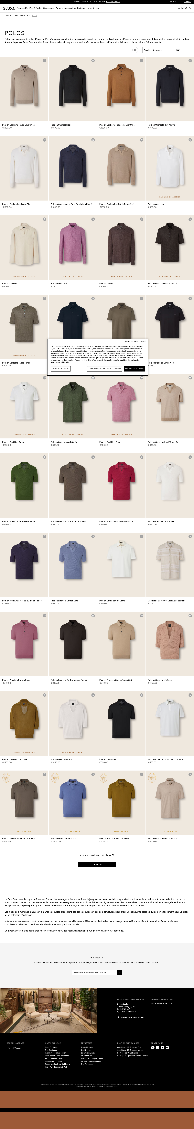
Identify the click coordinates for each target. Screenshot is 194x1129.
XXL (169, 196)
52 (22, 117)
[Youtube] (167, 1047)
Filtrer (177, 50)
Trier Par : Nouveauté (153, 50)
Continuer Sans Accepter (136, 342)
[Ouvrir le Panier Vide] (190, 8)
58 (35, 117)
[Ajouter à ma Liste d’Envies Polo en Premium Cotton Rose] (44, 615)
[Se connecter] (186, 8)
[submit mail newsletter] (119, 972)
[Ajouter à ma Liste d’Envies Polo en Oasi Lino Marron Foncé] (190, 219)
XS (116, 276)
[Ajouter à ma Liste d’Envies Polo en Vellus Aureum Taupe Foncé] (44, 774)
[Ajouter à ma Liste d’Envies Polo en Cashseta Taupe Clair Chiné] (44, 60)
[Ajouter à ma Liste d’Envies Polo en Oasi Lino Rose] (141, 377)
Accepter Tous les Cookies (134, 369)
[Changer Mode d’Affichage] (135, 50)
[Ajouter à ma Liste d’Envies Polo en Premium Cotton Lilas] (93, 536)
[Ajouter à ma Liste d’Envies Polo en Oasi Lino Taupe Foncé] (44, 298)
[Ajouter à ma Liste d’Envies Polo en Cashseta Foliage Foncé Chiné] (141, 60)
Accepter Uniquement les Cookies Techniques (104, 369)
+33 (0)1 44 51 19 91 (128, 1012)
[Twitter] (152, 1047)
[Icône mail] (182, 8)
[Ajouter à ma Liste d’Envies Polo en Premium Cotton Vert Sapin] (44, 457)
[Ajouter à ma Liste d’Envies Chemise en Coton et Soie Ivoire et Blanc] (190, 536)
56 (30, 117)
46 (9, 117)
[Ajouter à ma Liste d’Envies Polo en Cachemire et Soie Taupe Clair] (141, 140)
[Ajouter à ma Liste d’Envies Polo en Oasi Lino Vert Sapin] (93, 377)
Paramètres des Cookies (60, 369)
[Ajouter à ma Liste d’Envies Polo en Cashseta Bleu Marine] (190, 60)
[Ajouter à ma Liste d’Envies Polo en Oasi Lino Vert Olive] (44, 695)
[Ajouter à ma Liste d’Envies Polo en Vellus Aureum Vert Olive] (141, 774)
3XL (174, 196)
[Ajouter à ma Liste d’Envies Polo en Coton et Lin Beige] (190, 615)
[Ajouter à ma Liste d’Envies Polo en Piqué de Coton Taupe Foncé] (141, 298)
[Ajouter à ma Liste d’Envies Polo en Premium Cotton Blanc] (190, 457)
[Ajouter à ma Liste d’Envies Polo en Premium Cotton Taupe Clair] (141, 615)
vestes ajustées (52, 930)
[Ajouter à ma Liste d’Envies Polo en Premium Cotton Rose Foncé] (141, 457)
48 (13, 117)
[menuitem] (22, 8)
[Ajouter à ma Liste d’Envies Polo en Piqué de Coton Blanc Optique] (190, 695)
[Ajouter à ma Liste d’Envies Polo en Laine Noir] (141, 695)
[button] (179, 8)
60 (39, 117)
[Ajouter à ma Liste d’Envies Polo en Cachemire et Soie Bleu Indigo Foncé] (93, 140)
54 (26, 117)
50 (18, 117)
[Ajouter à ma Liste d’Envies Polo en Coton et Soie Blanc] (141, 536)
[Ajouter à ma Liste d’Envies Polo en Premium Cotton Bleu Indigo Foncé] (44, 536)
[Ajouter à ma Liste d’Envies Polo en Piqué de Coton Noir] (190, 298)
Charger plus (97, 864)
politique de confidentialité (60, 362)
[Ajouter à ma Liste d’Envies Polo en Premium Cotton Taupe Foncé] (93, 457)
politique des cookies (128, 360)
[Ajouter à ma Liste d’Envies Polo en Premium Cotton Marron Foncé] (93, 615)
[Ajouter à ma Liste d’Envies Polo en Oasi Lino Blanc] (44, 377)
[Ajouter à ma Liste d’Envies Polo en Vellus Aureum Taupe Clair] (190, 774)
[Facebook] (162, 1047)
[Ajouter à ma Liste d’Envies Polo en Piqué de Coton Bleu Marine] (93, 298)
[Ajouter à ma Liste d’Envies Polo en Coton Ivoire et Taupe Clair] (190, 377)
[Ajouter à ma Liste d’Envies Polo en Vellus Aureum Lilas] (93, 774)
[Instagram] (157, 1047)
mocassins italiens (77, 930)
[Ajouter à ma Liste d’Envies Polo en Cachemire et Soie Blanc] (44, 140)
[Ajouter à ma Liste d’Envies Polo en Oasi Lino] (190, 140)
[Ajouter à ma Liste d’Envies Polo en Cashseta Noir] (93, 60)
